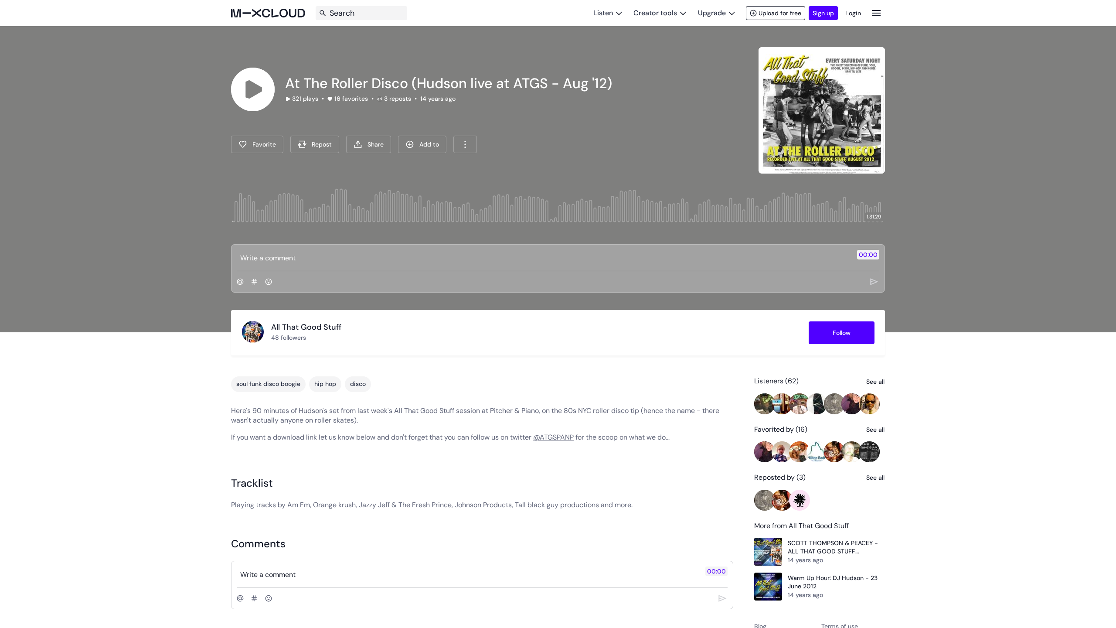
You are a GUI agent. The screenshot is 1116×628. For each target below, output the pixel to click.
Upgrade (712, 12)
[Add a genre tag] (254, 281)
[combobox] (465, 144)
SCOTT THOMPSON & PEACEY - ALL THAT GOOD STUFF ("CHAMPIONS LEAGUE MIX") (833, 547)
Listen (603, 12)
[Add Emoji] (268, 281)
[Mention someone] (240, 281)
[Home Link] (268, 13)
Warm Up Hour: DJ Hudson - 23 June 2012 (833, 582)
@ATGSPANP (553, 437)
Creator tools (655, 12)
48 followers (288, 337)
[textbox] (543, 258)
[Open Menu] (876, 13)
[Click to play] (253, 89)
